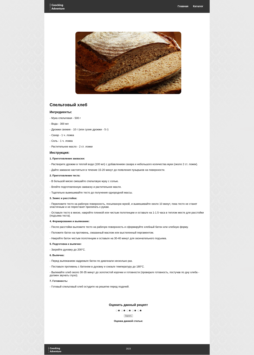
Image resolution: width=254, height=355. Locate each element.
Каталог (198, 6)
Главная (183, 6)
